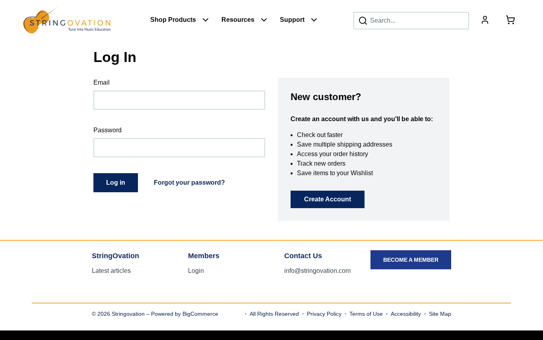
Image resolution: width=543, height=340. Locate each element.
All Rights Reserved (274, 314)
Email (101, 82)
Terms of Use (366, 314)
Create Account (327, 199)
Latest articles (111, 270)
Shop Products (173, 19)
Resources (237, 19)
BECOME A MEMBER (410, 260)
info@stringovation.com (317, 270)
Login (196, 270)
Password (107, 130)
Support (292, 19)
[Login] (485, 19)
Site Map (440, 314)
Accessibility (406, 314)
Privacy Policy (324, 314)
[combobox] (411, 20)
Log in (115, 182)
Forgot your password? (189, 182)
